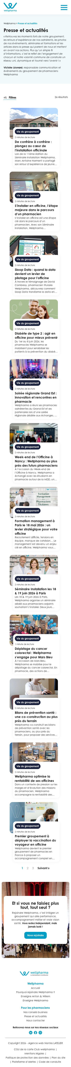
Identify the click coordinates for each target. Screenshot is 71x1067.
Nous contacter (35, 1020)
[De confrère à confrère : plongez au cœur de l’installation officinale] (35, 138)
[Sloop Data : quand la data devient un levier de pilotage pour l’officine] (35, 265)
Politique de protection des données (27, 1057)
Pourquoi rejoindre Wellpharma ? (35, 992)
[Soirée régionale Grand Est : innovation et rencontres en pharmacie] (35, 389)
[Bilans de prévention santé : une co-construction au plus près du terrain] (35, 708)
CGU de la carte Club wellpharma (34, 1049)
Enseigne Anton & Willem (35, 996)
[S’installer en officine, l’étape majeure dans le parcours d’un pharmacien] (35, 201)
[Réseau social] (30, 1032)
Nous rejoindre (35, 935)
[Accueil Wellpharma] (10, 7)
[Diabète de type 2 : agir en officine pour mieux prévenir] (35, 327)
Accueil (35, 987)
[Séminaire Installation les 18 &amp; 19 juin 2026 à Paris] (35, 582)
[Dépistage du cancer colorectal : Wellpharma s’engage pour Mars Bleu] (35, 645)
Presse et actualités (35, 1016)
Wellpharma (10, 23)
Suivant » (43, 868)
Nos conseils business (35, 1012)
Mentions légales (34, 1053)
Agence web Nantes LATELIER (45, 1043)
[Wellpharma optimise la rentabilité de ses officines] (35, 770)
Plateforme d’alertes (24, 1061)
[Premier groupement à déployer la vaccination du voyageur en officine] (35, 832)
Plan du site (58, 1057)
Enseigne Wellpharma (35, 1000)
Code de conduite (50, 1061)
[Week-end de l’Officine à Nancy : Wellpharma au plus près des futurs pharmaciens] (35, 453)
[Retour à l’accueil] (35, 973)
